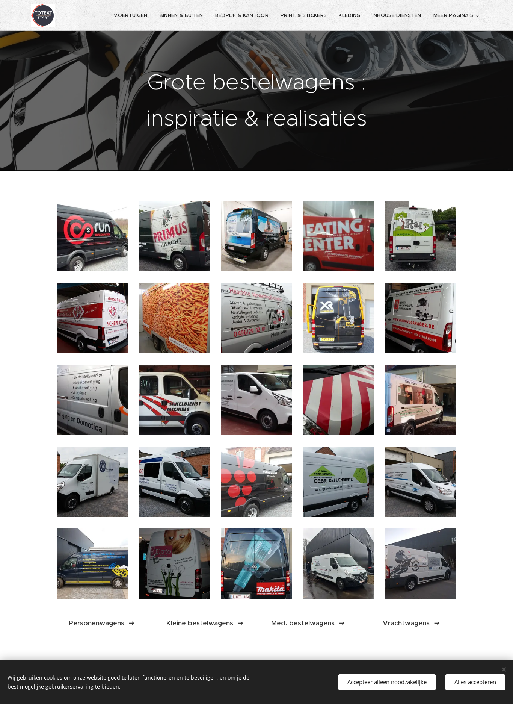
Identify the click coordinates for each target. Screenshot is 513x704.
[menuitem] (132, 15)
